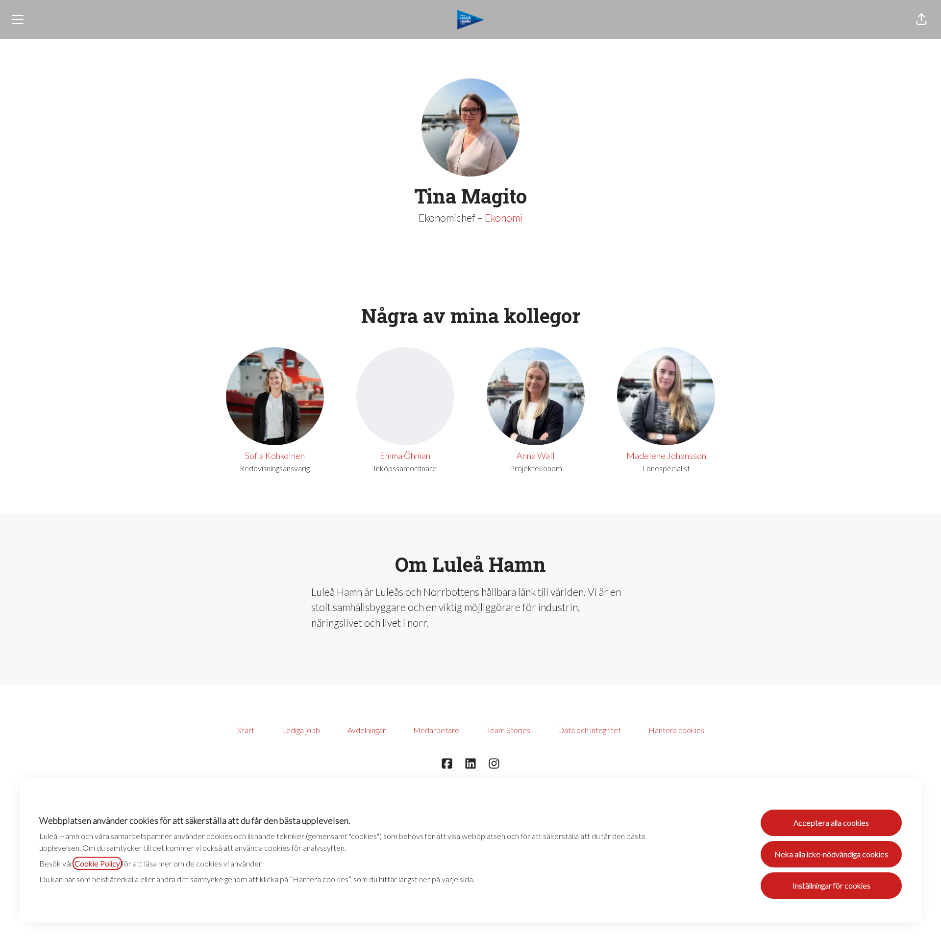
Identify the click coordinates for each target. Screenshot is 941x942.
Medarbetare (436, 730)
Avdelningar (366, 730)
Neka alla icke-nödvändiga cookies (831, 854)
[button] (921, 19)
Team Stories (508, 730)
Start (245, 730)
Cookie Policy (97, 863)
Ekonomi (503, 217)
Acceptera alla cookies (831, 822)
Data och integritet (589, 730)
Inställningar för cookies (831, 885)
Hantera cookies (676, 730)
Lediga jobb (301, 730)
